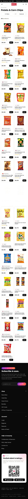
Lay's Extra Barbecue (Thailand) (19, 61)
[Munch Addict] (14, 4)
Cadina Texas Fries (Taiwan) (6, 153)
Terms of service (21, 496)
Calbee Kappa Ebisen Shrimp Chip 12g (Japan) (7, 356)
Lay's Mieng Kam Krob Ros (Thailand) (20, 153)
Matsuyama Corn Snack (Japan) (20, 223)
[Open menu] (2, 4)
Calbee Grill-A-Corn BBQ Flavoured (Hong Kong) (7, 176)
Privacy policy (12, 496)
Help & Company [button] (7, 435)
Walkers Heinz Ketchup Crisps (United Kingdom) (7, 337)
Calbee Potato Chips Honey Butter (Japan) (19, 38)
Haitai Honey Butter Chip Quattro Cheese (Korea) (20, 268)
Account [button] (4, 416)
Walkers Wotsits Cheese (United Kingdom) (7, 268)
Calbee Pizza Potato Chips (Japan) (6, 38)
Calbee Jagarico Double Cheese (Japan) (20, 108)
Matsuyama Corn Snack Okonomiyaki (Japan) (20, 337)
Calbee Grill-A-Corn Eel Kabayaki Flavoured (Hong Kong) (20, 200)
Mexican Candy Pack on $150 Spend (17, 1)
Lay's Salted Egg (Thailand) (5, 223)
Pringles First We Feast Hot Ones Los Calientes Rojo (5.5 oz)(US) (7, 314)
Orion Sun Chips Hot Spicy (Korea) (19, 176)
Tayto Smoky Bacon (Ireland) (6, 131)
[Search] (23, 4)
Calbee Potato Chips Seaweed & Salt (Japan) (7, 292)
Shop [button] (3, 391)
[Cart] (26, 4)
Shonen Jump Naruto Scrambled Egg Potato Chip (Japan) (7, 200)
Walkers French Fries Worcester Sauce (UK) (20, 131)
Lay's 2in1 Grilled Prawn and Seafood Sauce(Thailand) (7, 84)
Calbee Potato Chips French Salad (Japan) (6, 246)
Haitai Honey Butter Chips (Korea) (19, 84)
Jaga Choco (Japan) (6, 60)
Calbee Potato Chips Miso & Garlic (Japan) (19, 314)
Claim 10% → (22, 384)
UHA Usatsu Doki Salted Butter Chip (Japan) (20, 244)
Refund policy (5, 496)
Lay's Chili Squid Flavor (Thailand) (7, 108)
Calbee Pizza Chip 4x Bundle (19, 292)
